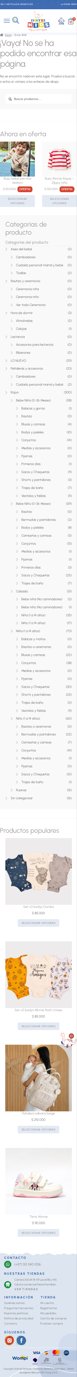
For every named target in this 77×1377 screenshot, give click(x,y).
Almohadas (24, 321)
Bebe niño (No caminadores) (41, 607)
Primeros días (31, 464)
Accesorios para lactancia (34, 345)
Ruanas (21, 790)
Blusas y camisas (33, 424)
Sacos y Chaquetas (35, 472)
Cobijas (21, 329)
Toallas (21, 273)
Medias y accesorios (36, 448)
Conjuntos (28, 440)
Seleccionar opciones (17, 201)
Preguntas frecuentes (18, 1308)
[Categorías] (6, 20)
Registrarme (48, 1308)
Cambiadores (26, 257)
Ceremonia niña (27, 289)
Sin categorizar (22, 798)
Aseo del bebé (21, 249)
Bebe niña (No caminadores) (41, 599)
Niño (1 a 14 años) (33, 623)
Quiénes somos (14, 1303)
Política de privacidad (18, 1318)
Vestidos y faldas (33, 496)
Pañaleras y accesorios (27, 368)
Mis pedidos (48, 1313)
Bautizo (26, 416)
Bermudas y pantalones (38, 520)
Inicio (8, 35)
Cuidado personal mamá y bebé (39, 265)
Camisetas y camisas (36, 535)
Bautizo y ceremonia (25, 281)
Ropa (14, 392)
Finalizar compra (51, 1323)
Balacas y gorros (33, 408)
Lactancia (18, 337)
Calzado (22, 591)
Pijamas (26, 456)
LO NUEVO (18, 361)
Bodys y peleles (32, 432)
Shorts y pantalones (36, 480)
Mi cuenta (47, 1303)
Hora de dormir (22, 313)
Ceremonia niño (27, 297)
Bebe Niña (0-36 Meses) (33, 400)
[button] (15, 20)
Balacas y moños (33, 639)
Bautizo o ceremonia (36, 647)
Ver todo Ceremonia (30, 305)
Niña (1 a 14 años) (33, 615)
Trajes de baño (32, 488)
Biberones (23, 353)
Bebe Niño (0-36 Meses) (33, 504)
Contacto (10, 1323)
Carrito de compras (53, 1318)
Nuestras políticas (16, 1313)
